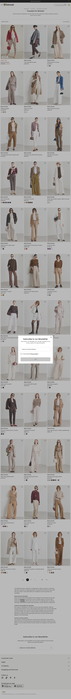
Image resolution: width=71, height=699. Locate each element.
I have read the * (31, 354)
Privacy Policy (34, 354)
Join (35, 359)
